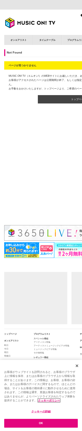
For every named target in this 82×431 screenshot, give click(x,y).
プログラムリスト (42, 334)
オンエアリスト (19, 40)
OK (41, 423)
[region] (41, 395)
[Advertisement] (35, 298)
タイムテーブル (47, 40)
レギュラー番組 (41, 357)
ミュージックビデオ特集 (45, 349)
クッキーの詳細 (41, 411)
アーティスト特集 (42, 342)
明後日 (7, 356)
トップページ (10, 334)
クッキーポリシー (49, 400)
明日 (6, 352)
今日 (6, 349)
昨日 (6, 345)
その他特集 (39, 353)
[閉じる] (77, 365)
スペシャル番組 (41, 338)
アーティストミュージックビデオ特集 (51, 345)
